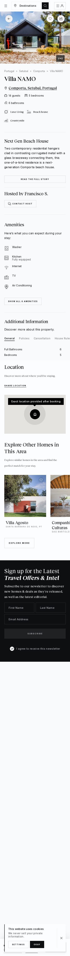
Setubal (23, 71)
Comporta (39, 71)
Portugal (9, 71)
